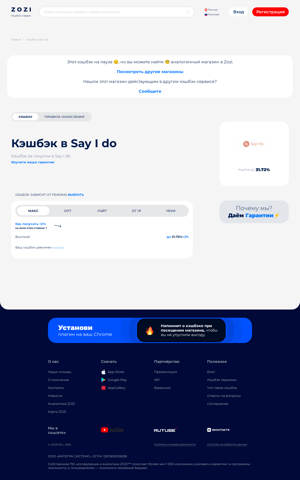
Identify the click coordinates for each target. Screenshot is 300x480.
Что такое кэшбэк (222, 388)
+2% (185, 237)
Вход (238, 11)
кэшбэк (25, 117)
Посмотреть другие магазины (150, 71)
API (157, 380)
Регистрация (270, 11)
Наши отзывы (59, 372)
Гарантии (259, 215)
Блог (211, 372)
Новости (55, 396)
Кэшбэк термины (222, 380)
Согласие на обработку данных (227, 444)
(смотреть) (58, 247)
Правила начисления (64, 117)
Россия (213, 9)
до (169, 237)
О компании (58, 380)
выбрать (76, 195)
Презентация (165, 372)
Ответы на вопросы (224, 396)
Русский (213, 14)
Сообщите (150, 91)
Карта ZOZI (57, 412)
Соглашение (217, 404)
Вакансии (162, 388)
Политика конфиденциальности (175, 444)
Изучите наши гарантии (32, 162)
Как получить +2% (31, 225)
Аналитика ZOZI (61, 404)
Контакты (56, 388)
